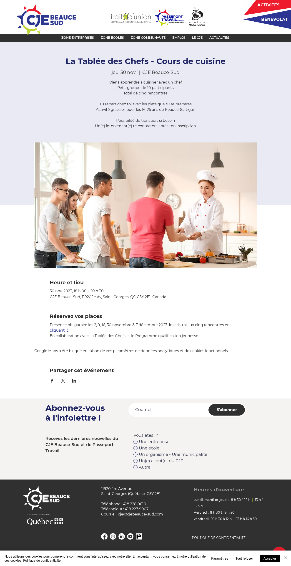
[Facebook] (104, 536)
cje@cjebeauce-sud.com (140, 514)
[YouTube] (130, 536)
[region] (265, 19)
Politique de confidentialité (42, 560)
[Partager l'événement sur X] (63, 381)
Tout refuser (244, 558)
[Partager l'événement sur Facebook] (52, 381)
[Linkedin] (121, 536)
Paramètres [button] (219, 558)
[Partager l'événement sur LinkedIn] (74, 381)
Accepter (269, 558)
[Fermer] (285, 558)
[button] (77, 37)
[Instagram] (113, 536)
